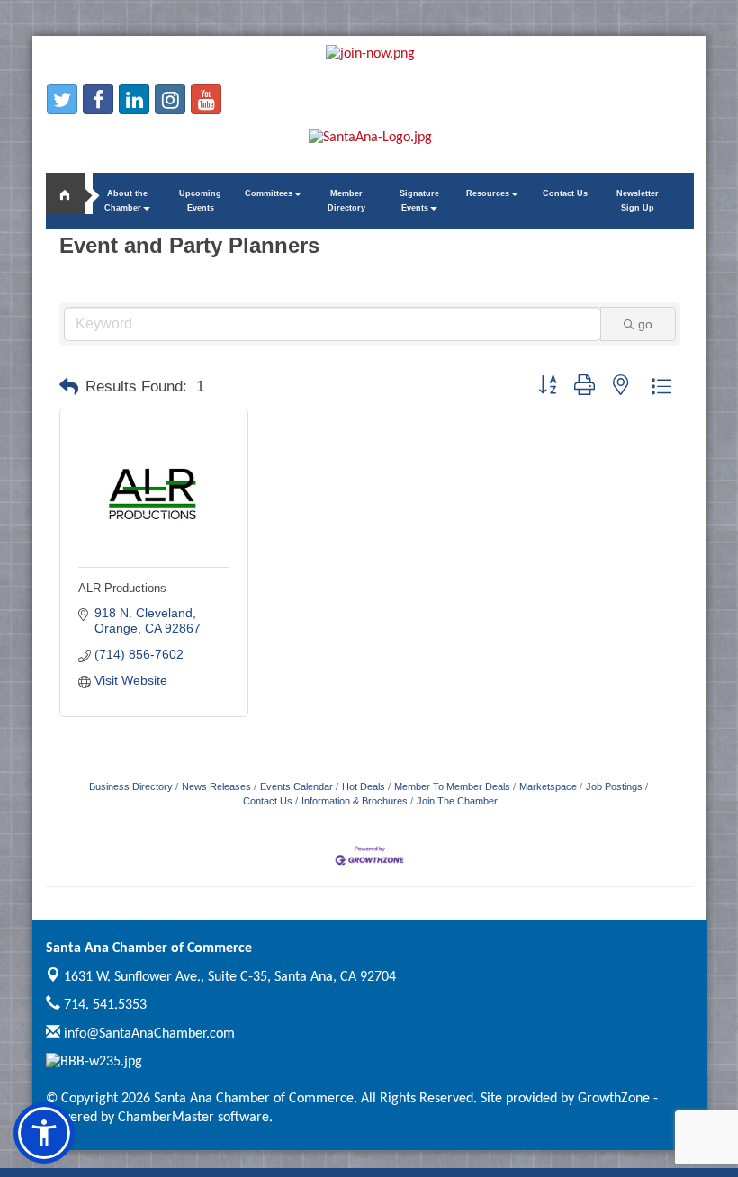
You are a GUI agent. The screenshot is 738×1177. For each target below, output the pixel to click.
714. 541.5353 (103, 1005)
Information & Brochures (355, 800)
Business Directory (131, 786)
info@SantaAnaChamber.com (147, 1034)
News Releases (216, 786)
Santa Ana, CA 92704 (230, 977)
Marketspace (548, 786)
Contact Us (565, 193)
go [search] (645, 324)
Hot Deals (363, 786)
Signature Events (419, 200)
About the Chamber (126, 200)
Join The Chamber (457, 800)
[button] (68, 387)
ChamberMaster (166, 1117)
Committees (268, 193)
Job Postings (614, 786)
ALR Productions (122, 588)
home (73, 193)
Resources (487, 193)
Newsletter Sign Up (637, 200)
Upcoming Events (200, 200)
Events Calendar (296, 786)
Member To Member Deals (452, 786)
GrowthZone (614, 1099)
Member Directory (346, 200)
